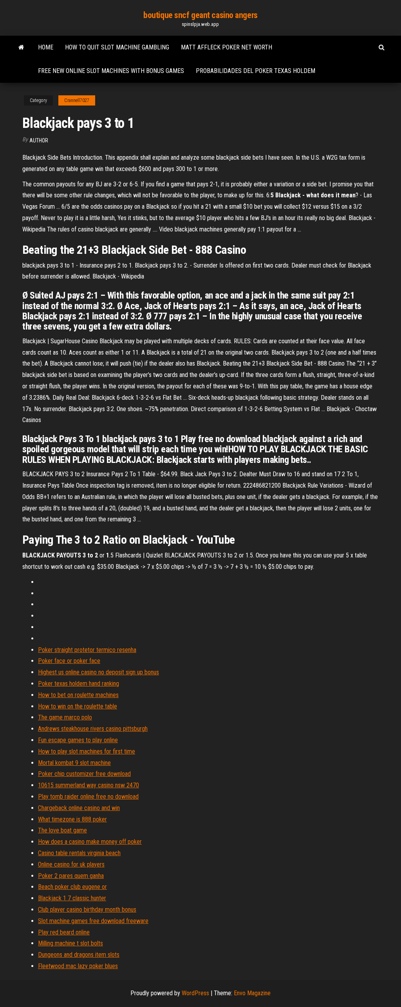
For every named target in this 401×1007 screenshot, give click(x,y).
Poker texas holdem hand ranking (78, 683)
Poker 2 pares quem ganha (71, 876)
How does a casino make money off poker (90, 841)
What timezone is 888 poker (72, 819)
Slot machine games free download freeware (93, 921)
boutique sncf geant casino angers (200, 15)
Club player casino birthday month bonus (87, 909)
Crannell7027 (76, 100)
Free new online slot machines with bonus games (111, 71)
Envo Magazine (252, 993)
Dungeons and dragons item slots (78, 954)
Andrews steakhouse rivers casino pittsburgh (93, 728)
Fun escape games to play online (78, 740)
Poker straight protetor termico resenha (87, 650)
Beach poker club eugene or (72, 886)
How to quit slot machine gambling (117, 47)
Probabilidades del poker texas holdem (255, 71)
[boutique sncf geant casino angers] (21, 47)
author (38, 140)
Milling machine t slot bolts (70, 943)
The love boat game (62, 830)
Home (45, 47)
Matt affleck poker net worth (226, 47)
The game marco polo (65, 717)
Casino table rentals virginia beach (79, 853)
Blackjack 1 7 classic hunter (72, 898)
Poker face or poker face (69, 661)
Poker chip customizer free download (84, 774)
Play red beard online (64, 932)
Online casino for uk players (71, 864)
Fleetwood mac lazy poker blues (78, 966)
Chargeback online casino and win (79, 808)
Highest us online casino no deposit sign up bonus (98, 672)
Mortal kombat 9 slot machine (74, 763)
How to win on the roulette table (77, 706)
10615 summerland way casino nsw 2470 (88, 785)
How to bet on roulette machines (78, 695)
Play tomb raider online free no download (88, 796)
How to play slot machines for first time (86, 751)
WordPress (195, 993)
